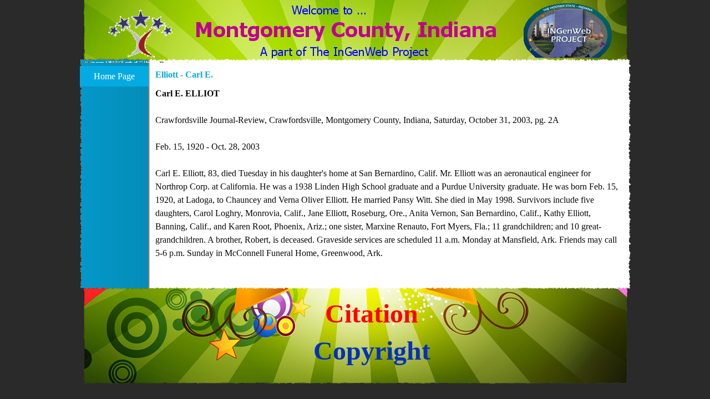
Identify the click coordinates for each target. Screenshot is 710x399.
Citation (371, 313)
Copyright (371, 350)
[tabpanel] (390, 173)
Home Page (114, 76)
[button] (140, 40)
